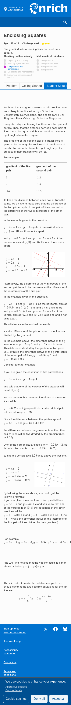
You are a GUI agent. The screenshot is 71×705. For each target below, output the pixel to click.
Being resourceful (49, 67)
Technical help (12, 641)
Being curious (47, 60)
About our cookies (16, 686)
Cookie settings (16, 698)
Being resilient (47, 70)
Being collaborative (49, 63)
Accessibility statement (11, 652)
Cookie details (13, 690)
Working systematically (18, 63)
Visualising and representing (21, 72)
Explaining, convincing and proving (19, 76)
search (65, 22)
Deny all (39, 698)
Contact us (10, 662)
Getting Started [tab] (32, 85)
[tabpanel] (36, 354)
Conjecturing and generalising (15, 68)
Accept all (58, 698)
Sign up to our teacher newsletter (15, 630)
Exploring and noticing (18, 60)
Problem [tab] (11, 85)
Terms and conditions (10, 673)
